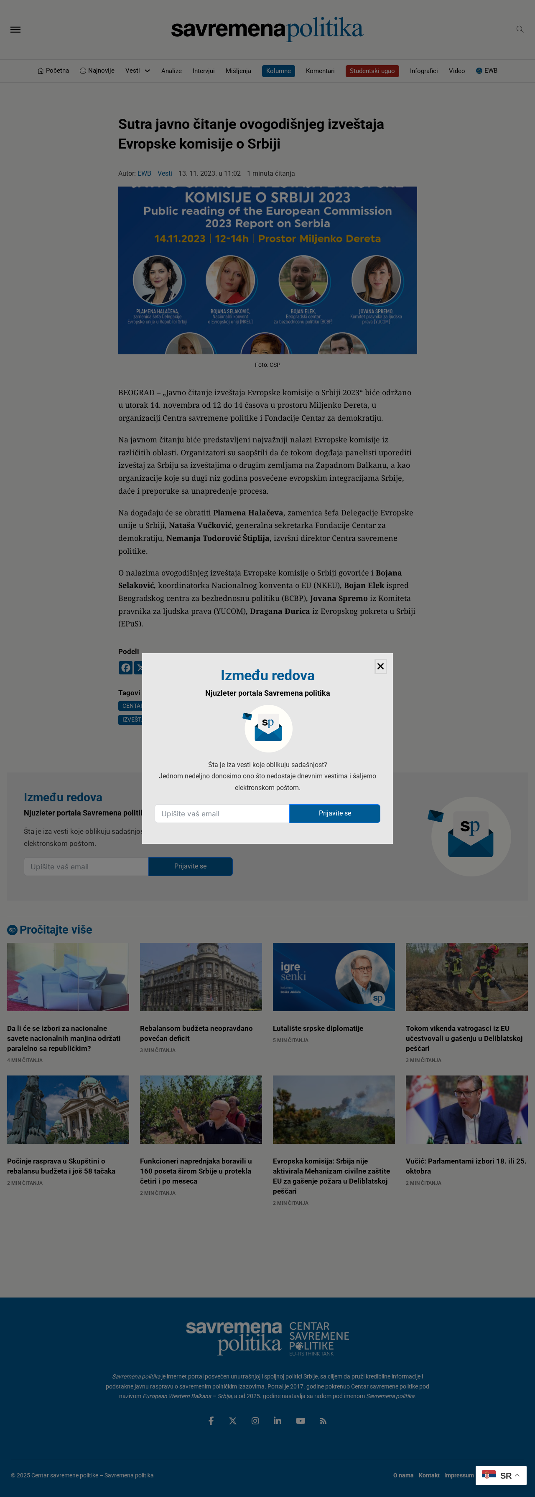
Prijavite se (335, 813)
